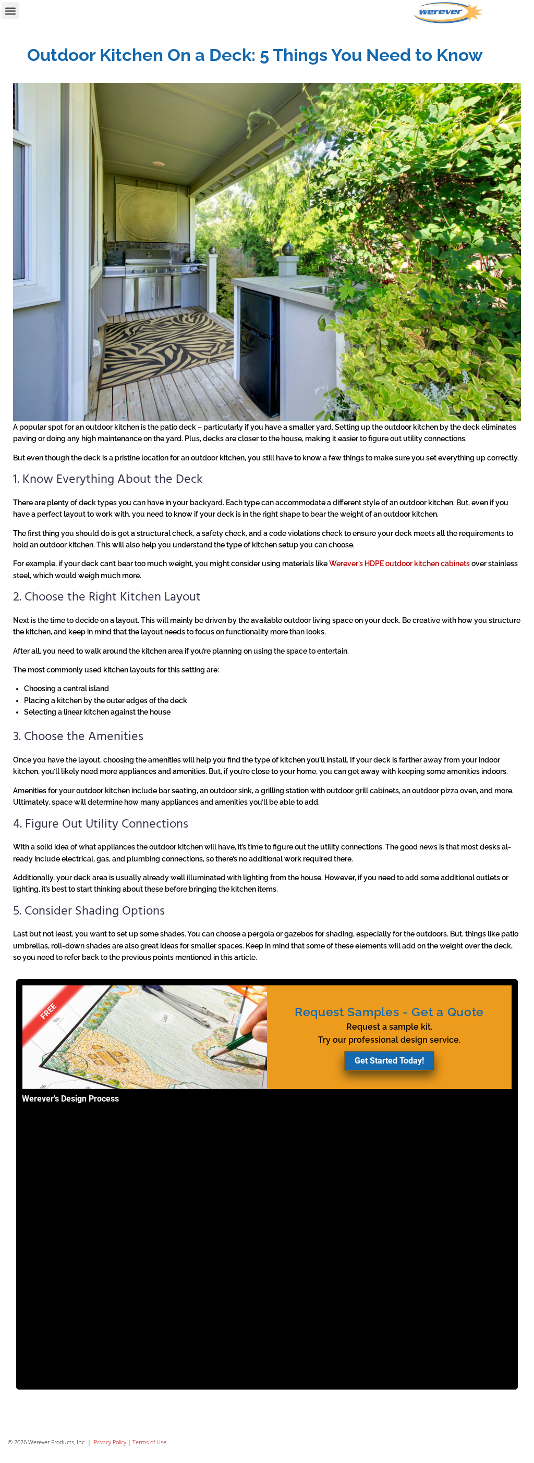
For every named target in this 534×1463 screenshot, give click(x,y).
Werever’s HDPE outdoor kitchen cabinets (399, 563)
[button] (10, 10)
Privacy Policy (109, 1442)
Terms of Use (149, 1442)
